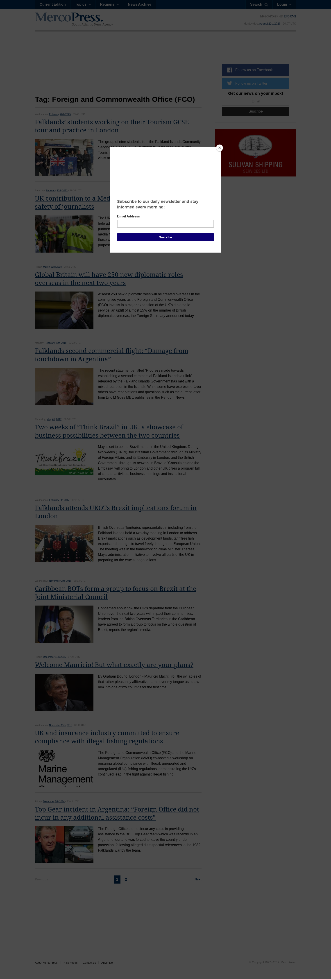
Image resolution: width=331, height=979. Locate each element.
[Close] (219, 148)
